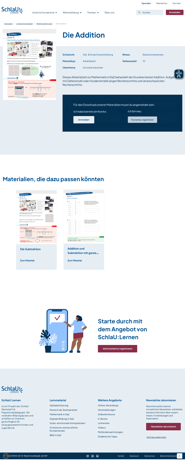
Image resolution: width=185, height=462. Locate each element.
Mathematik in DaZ (44, 23)
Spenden (146, 3)
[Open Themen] (98, 12)
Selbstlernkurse (106, 414)
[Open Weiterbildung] (80, 12)
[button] (14, 238)
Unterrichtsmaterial (24, 23)
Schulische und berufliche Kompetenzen (64, 429)
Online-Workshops (108, 405)
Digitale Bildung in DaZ (62, 418)
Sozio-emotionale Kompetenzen (67, 423)
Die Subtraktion (30, 249)
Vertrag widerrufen (156, 437)
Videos (102, 427)
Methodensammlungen (110, 432)
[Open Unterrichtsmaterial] (56, 12)
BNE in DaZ (55, 435)
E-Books (102, 418)
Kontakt (177, 3)
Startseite (8, 23)
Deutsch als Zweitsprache (63, 409)
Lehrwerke (103, 423)
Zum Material (27, 260)
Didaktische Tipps (107, 436)
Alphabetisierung (59, 405)
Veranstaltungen (107, 409)
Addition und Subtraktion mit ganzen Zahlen (83, 253)
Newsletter (161, 3)
